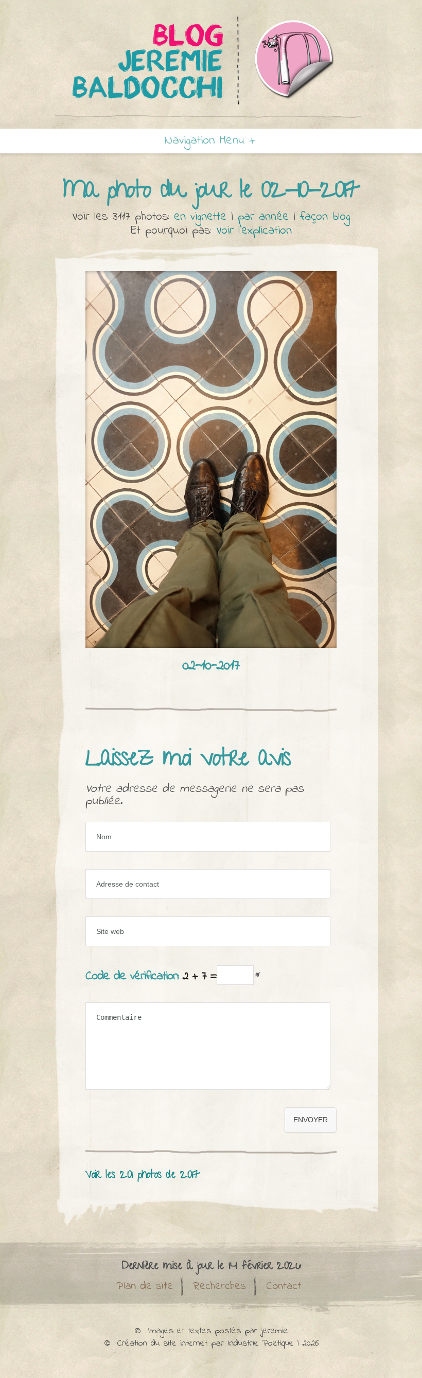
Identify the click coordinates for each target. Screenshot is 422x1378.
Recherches (219, 1286)
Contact (283, 1286)
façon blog (325, 216)
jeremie (274, 1331)
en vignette (200, 216)
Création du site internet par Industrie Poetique (205, 1343)
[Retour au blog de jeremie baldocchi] (211, 117)
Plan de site (144, 1286)
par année (263, 216)
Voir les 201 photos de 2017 (142, 1176)
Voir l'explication (254, 230)
